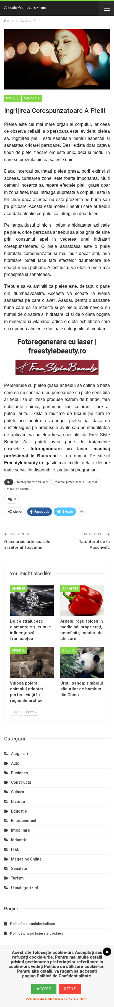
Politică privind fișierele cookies (36, 933)
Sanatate (32, 98)
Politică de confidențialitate (32, 924)
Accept (44, 989)
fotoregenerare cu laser (32, 482)
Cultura (17, 792)
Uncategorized (24, 888)
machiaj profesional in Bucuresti (76, 482)
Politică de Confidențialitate (64, 975)
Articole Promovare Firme (25, 7)
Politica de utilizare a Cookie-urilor (56, 999)
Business (19, 773)
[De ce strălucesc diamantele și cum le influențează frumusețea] (32, 600)
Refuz (70, 989)
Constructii (21, 782)
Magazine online (26, 859)
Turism (17, 878)
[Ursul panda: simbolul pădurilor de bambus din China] (82, 662)
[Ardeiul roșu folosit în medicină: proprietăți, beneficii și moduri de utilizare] (82, 600)
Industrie (19, 840)
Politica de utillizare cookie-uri (74, 966)
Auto (15, 763)
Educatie (19, 811)
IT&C (15, 849)
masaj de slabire (18, 488)
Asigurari (19, 753)
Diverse (12, 98)
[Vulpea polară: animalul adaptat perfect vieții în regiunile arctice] (32, 662)
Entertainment (23, 820)
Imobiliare (20, 830)
